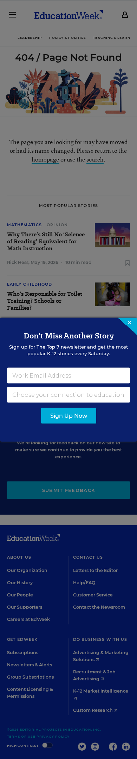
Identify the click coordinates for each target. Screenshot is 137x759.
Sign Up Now (68, 415)
